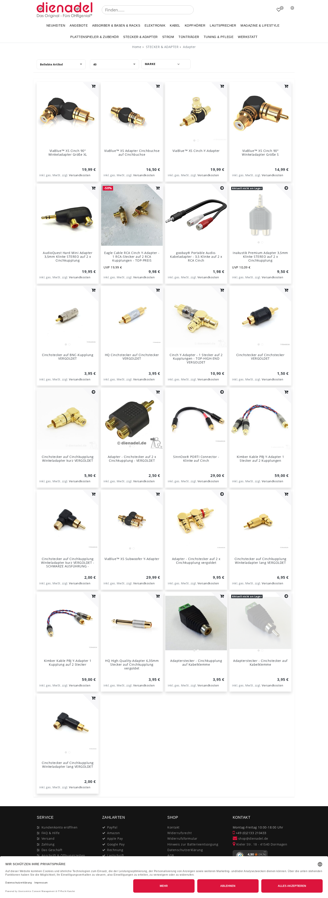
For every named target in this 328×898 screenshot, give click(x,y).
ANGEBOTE (79, 25)
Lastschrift (115, 855)
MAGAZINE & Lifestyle (260, 25)
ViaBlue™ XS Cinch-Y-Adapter (196, 151)
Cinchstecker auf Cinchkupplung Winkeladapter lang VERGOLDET (260, 561)
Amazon (113, 833)
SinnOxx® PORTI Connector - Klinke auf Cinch (196, 459)
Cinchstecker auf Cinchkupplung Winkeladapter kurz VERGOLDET (68, 459)
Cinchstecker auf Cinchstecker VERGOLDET (260, 357)
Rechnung (115, 850)
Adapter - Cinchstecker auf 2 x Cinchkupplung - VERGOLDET (132, 459)
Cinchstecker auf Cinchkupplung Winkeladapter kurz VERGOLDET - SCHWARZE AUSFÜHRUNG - (67, 563)
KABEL (175, 25)
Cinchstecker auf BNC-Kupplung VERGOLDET (67, 357)
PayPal (112, 827)
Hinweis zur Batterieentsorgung (192, 844)
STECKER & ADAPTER (140, 37)
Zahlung (48, 844)
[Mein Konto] (267, 10)
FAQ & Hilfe (51, 833)
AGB (170, 855)
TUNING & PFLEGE (219, 37)
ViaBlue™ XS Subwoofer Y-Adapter (132, 559)
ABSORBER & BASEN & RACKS (116, 25)
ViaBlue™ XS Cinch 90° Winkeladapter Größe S (260, 153)
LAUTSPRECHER (223, 25)
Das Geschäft (52, 850)
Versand (48, 838)
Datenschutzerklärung (185, 850)
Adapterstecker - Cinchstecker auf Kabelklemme (260, 663)
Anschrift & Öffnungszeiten (63, 855)
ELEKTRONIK (155, 25)
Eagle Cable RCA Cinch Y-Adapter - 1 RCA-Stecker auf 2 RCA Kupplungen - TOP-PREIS (132, 256)
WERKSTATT (248, 37)
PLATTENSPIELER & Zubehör (94, 37)
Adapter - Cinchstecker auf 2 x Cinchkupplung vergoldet (196, 561)
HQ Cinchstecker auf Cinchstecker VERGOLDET (132, 357)
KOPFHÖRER (195, 25)
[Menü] (265, 853)
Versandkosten (80, 175)
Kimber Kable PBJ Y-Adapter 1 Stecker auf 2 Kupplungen (260, 459)
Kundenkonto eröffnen (60, 827)
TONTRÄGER (189, 37)
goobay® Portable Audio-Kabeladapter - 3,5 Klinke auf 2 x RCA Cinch (196, 256)
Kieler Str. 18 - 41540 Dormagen (261, 844)
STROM (168, 37)
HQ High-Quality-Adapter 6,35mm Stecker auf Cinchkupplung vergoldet (132, 664)
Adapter (189, 47)
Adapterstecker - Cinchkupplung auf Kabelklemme (196, 663)
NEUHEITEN (55, 25)
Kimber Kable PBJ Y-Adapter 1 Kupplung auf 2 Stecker (67, 663)
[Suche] (197, 9)
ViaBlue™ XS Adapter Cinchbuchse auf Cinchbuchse (132, 153)
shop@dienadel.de (252, 838)
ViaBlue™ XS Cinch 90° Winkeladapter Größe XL (67, 153)
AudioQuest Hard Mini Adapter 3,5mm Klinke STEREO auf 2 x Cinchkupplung (67, 256)
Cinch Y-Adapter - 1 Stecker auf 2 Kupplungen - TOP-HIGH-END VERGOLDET (196, 359)
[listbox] (196, 113)
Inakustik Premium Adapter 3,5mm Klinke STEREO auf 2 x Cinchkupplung (260, 256)
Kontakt (173, 827)
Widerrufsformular (182, 838)
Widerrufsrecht (179, 833)
